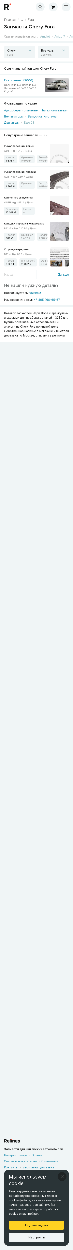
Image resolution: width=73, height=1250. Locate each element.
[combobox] (40, 6)
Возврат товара (15, 1155)
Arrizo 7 (59, 36)
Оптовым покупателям (20, 1161)
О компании (49, 1161)
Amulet (45, 36)
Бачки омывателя (55, 110)
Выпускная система (42, 116)
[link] (31, 19)
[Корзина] (53, 6)
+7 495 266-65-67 (47, 300)
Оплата (37, 1155)
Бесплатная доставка (38, 1167)
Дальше (63, 274)
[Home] (8, 7)
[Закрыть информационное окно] (62, 1176)
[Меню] (66, 6)
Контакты (11, 1167)
